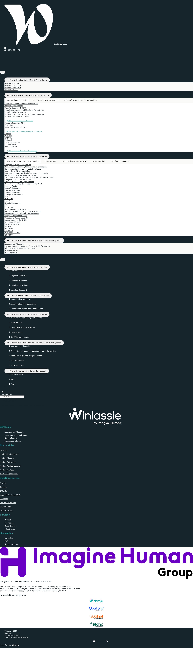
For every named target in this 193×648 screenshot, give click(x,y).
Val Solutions (5, 507)
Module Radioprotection (10, 466)
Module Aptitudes (7, 462)
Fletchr (3, 483)
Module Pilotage (7, 470)
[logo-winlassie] (96, 69)
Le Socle (3, 450)
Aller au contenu (7, 1)
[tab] (16, 100)
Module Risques (7, 458)
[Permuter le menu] (2, 72)
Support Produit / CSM (10, 495)
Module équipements (9, 454)
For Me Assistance (8, 503)
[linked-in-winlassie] (5, 48)
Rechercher (5, 390)
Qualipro (3, 487)
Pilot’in (15, 645)
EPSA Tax (4, 491)
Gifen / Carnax (6, 510)
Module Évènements (9, 474)
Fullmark (4, 499)
